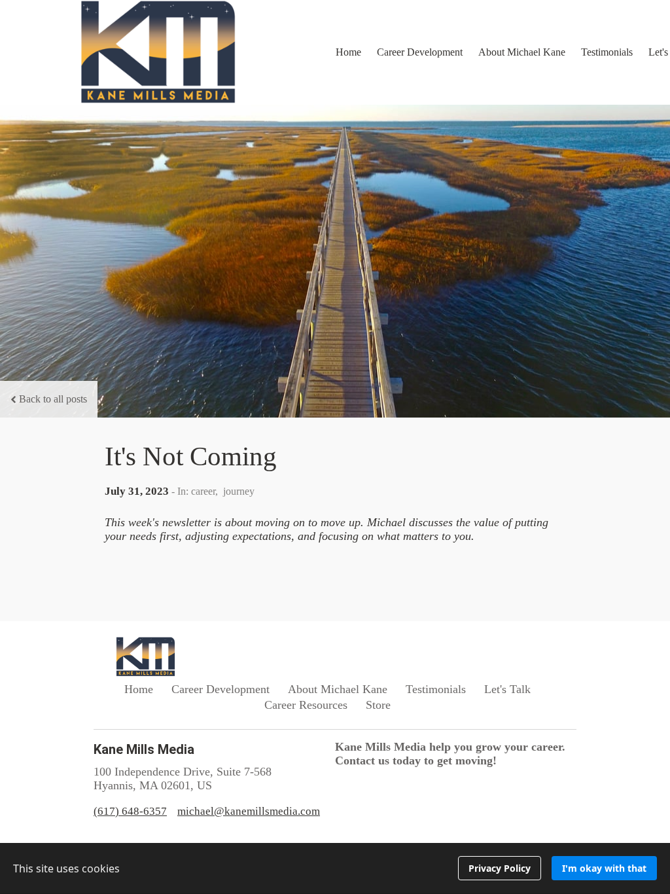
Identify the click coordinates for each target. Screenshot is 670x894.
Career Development (420, 52)
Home (348, 52)
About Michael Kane (521, 52)
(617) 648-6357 (130, 811)
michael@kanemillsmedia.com (248, 811)
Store (378, 704)
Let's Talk (507, 689)
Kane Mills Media (144, 749)
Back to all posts (53, 398)
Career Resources (305, 704)
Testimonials (607, 52)
